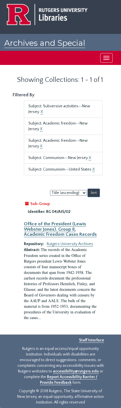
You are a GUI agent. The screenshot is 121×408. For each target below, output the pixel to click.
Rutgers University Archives (70, 244)
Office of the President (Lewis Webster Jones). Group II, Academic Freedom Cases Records (60, 229)
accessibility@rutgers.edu (76, 371)
